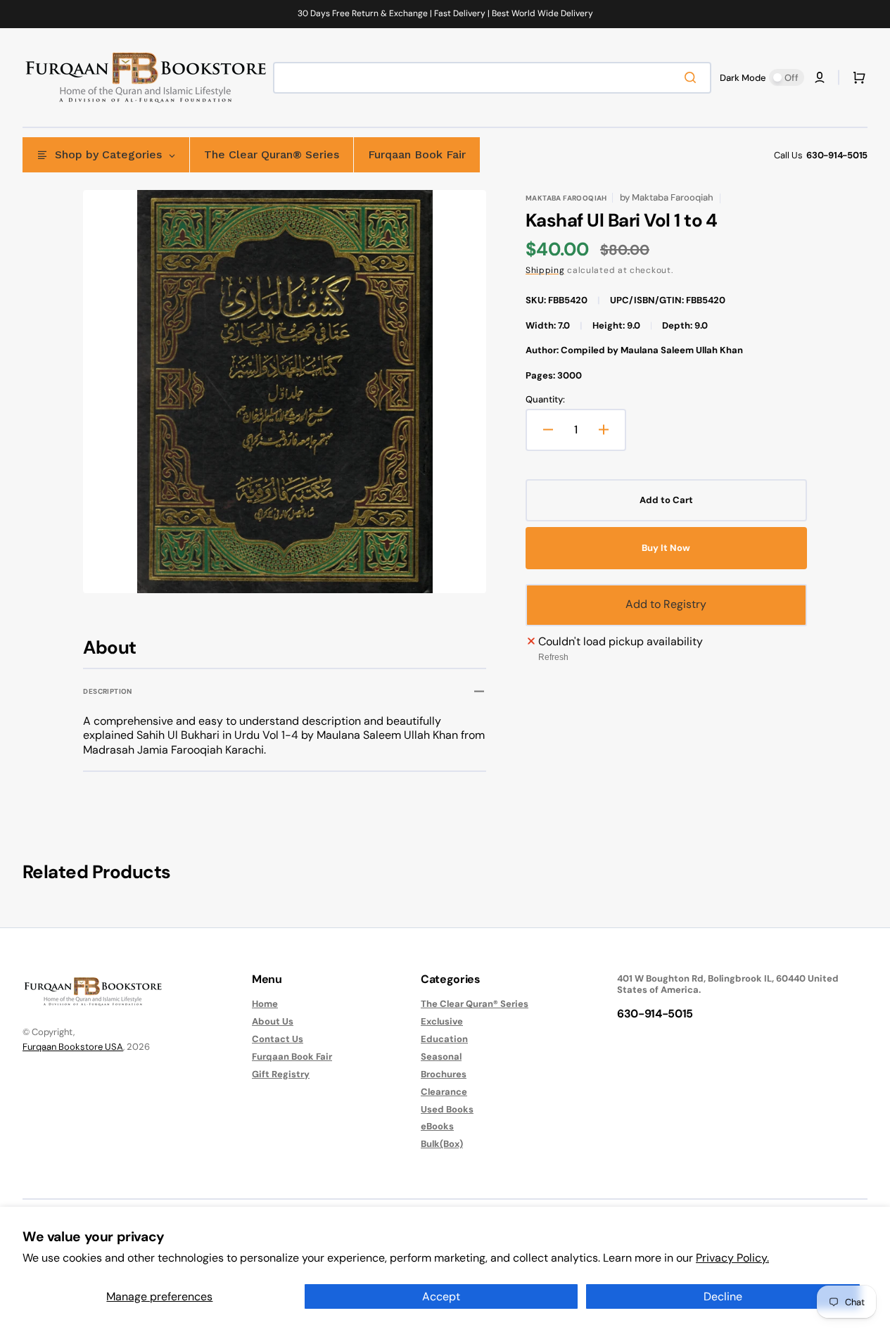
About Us (272, 1021)
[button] (819, 77)
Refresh (553, 657)
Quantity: (545, 399)
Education (444, 1039)
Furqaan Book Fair (292, 1057)
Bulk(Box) (442, 1144)
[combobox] (492, 78)
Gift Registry (281, 1074)
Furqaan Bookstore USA (73, 1047)
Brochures (443, 1074)
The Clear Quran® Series (474, 1004)
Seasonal (441, 1057)
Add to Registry (665, 604)
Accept (441, 1296)
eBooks (437, 1126)
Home (265, 1004)
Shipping (545, 270)
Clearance (444, 1092)
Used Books (447, 1109)
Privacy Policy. (732, 1257)
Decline (723, 1296)
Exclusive (442, 1021)
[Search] (693, 77)
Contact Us (277, 1039)
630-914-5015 (836, 155)
